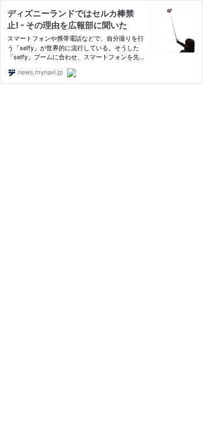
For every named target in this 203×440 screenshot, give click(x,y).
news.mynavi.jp (39, 72)
